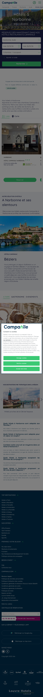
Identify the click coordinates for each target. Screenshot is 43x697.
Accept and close (21, 369)
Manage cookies (21, 358)
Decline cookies (21, 363)
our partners (7, 340)
